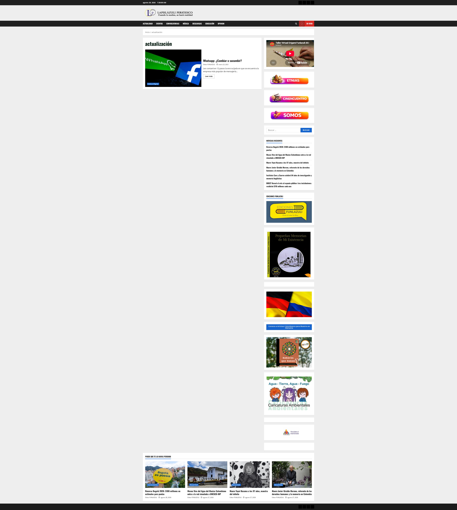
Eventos (159, 23)
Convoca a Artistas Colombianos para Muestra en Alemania (289, 327)
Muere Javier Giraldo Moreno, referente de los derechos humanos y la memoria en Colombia (288, 169)
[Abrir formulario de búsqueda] (296, 23)
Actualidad (148, 23)
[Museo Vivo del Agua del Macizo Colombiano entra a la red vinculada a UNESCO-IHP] (207, 474)
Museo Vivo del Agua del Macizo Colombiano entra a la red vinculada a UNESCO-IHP (206, 493)
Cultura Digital (153, 84)
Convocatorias (172, 23)
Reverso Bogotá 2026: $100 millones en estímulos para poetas (162, 493)
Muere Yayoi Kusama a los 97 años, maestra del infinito (287, 162)
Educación (209, 23)
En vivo (309, 23)
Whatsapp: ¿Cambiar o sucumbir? (173, 68)
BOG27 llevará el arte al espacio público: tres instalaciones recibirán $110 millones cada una (288, 185)
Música (186, 23)
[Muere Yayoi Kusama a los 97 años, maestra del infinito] (250, 474)
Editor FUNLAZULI (209, 64)
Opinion (221, 23)
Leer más (209, 76)
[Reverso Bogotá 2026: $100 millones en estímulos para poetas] (165, 474)
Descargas (197, 23)
